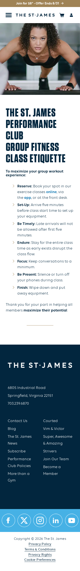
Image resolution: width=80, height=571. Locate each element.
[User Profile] (71, 15)
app (27, 198)
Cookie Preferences (39, 560)
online (51, 192)
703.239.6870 (18, 404)
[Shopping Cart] (62, 15)
